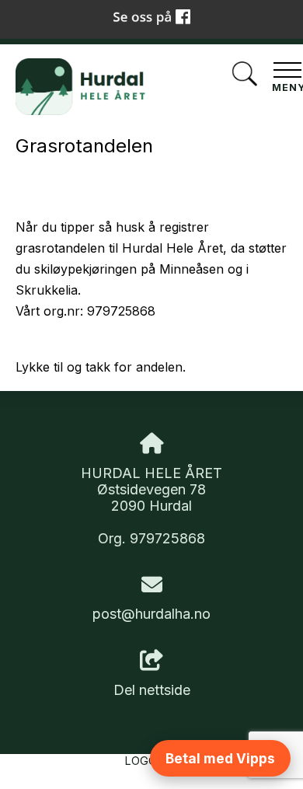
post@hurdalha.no (151, 614)
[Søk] (244, 75)
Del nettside (151, 690)
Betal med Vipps (220, 758)
